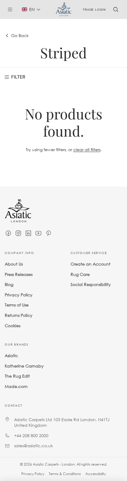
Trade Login (94, 9)
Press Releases (18, 274)
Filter (18, 77)
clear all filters (86, 149)
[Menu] (12, 9)
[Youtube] (38, 233)
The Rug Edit (17, 376)
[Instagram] (18, 233)
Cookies (12, 325)
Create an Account (90, 264)
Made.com (16, 386)
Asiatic (11, 355)
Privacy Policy (18, 295)
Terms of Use (17, 305)
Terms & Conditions (65, 473)
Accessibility (95, 473)
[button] (31, 9)
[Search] (116, 9)
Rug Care (80, 274)
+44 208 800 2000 (31, 435)
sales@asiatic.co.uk (33, 445)
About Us (14, 264)
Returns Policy (18, 315)
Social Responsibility (91, 284)
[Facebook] (8, 233)
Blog (9, 284)
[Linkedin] (28, 233)
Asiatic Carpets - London (54, 464)
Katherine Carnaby (24, 366)
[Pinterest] (48, 233)
